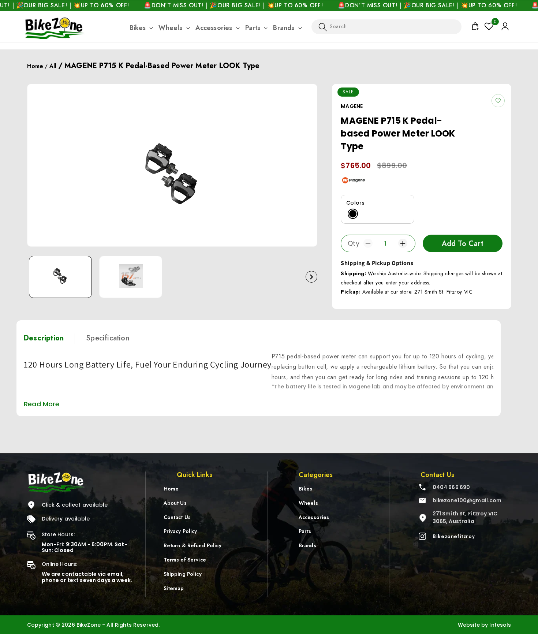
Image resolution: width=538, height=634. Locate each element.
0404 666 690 (451, 487)
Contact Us (177, 517)
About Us (175, 502)
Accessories (213, 28)
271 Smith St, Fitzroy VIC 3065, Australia (465, 517)
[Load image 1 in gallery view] (60, 277)
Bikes (138, 28)
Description (44, 338)
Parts (253, 28)
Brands (283, 28)
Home (35, 66)
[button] (138, 28)
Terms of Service (185, 559)
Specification (108, 338)
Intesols (500, 625)
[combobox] (386, 26)
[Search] (323, 27)
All (52, 66)
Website (469, 625)
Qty (353, 243)
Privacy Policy (180, 531)
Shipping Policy (183, 573)
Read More (42, 404)
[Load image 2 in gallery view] (130, 277)
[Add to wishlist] (498, 100)
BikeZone (89, 625)
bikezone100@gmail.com (467, 500)
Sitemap (174, 588)
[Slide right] (311, 277)
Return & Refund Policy (192, 545)
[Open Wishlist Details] (489, 26)
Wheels (170, 28)
